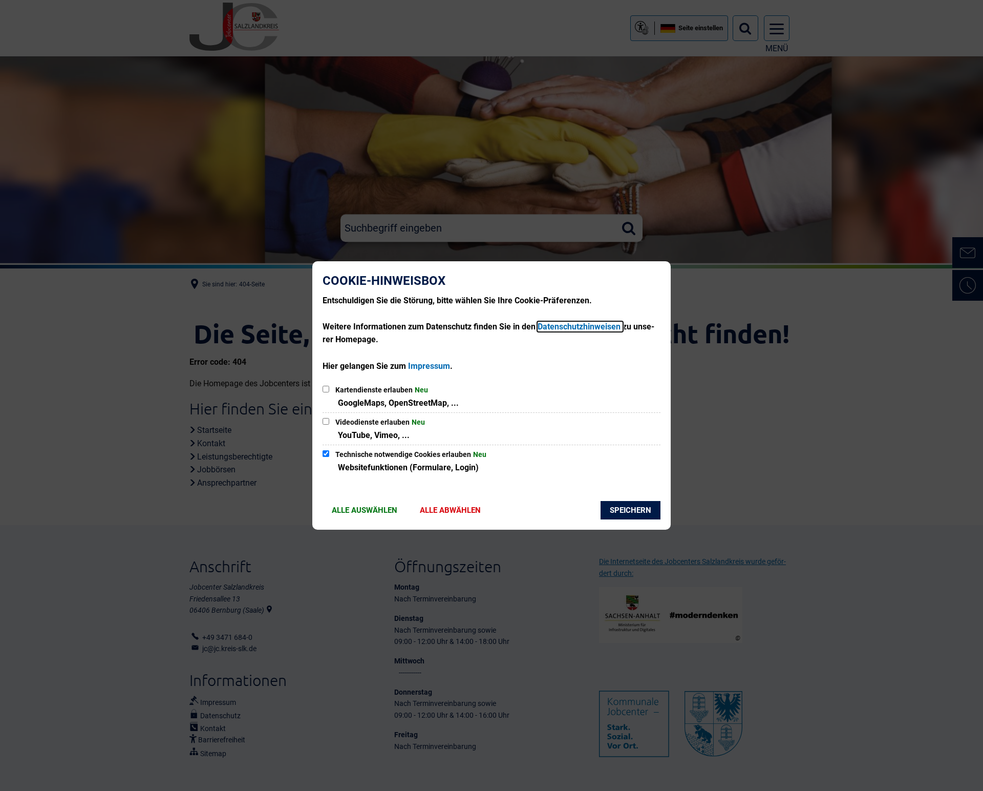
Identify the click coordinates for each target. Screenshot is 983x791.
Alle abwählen (450, 510)
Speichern (630, 510)
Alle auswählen (364, 510)
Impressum (429, 366)
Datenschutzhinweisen (580, 326)
